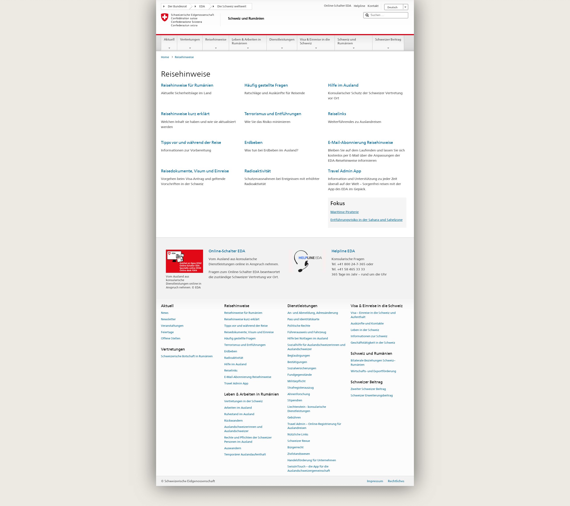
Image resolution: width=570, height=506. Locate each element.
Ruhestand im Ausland (239, 414)
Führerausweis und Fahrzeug (306, 332)
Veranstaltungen (172, 325)
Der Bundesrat (177, 6)
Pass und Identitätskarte (303, 319)
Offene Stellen (170, 338)
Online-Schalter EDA (227, 251)
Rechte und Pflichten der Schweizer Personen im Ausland (248, 439)
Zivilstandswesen (298, 453)
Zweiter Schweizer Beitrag (368, 389)
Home (165, 57)
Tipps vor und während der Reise (191, 142)
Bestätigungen (297, 362)
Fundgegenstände (299, 374)
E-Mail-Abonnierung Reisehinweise (360, 142)
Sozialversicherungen (301, 368)
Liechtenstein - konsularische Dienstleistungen (306, 409)
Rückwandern (233, 420)
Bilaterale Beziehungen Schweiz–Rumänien (373, 362)
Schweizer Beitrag (388, 39)
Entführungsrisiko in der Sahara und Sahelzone (366, 220)
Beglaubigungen (298, 355)
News (164, 312)
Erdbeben (253, 142)
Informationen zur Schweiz (369, 336)
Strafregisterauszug (300, 387)
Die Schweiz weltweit (231, 6)
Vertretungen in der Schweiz (243, 401)
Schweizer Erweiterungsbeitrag (372, 395)
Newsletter (168, 319)
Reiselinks (337, 113)
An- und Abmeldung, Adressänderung (312, 312)
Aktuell (169, 39)
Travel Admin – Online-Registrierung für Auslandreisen (314, 426)
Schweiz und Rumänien (347, 41)
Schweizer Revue (298, 441)
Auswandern (232, 448)
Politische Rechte (298, 325)
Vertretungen (190, 39)
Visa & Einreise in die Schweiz (315, 41)
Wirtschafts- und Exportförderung (373, 371)
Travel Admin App (344, 171)
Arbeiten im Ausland (238, 407)
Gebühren (294, 417)
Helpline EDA (343, 251)
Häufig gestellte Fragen (266, 85)
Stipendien (294, 400)
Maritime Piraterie (344, 212)
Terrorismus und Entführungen (272, 113)
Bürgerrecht (295, 447)
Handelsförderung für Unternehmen (311, 460)
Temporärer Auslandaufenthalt (245, 454)
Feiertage (167, 332)
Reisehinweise (215, 39)
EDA (202, 6)
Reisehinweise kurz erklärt (185, 113)
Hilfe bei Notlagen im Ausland (307, 338)
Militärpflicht (296, 381)
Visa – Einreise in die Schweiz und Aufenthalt (373, 315)
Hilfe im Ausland (343, 85)
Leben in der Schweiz (365, 330)
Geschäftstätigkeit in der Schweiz (373, 342)
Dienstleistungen (282, 39)
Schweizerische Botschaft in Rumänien (187, 356)
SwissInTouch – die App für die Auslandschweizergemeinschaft (308, 469)
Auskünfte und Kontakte (367, 323)
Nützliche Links (297, 434)
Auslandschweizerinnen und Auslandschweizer (243, 429)
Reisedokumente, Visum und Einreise (195, 171)
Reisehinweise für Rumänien (187, 85)
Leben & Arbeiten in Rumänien (246, 41)
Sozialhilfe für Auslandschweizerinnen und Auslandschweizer (316, 347)
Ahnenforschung (298, 394)
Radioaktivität (257, 171)
